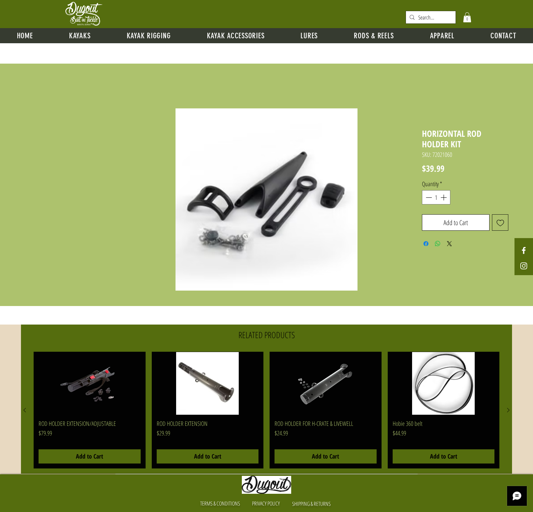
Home (23, 86)
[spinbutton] (436, 197)
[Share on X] (449, 244)
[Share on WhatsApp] (437, 244)
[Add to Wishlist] (500, 223)
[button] (467, 17)
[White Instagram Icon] (523, 266)
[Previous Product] (24, 410)
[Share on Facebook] (426, 244)
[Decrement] (428, 197)
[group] (266, 410)
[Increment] (444, 197)
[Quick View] (89, 383)
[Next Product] (508, 410)
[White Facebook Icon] (523, 250)
